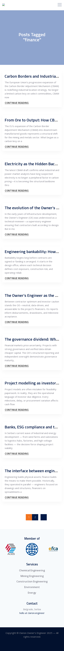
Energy (32, 592)
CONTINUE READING (17, 103)
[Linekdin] (32, 645)
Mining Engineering (32, 576)
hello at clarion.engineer (32, 613)
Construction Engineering (32, 581)
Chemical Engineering (32, 570)
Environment (32, 587)
